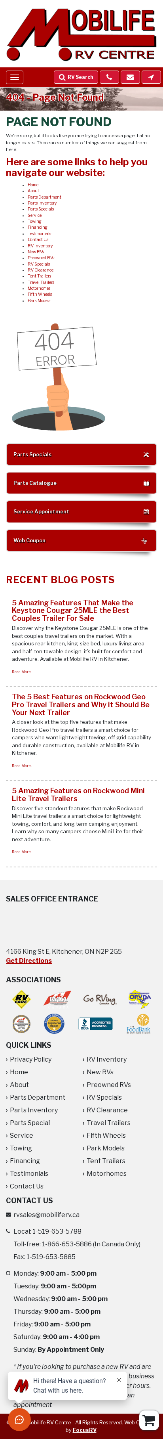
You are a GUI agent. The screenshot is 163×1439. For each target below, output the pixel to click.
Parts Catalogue (35, 483)
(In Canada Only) (91, 1244)
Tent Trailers (39, 276)
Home (33, 185)
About (33, 190)
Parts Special (30, 1123)
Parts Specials (41, 209)
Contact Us (38, 239)
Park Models (39, 300)
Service (35, 215)
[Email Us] (130, 77)
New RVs (36, 252)
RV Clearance (40, 270)
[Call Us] (109, 77)
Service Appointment (41, 512)
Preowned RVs (41, 257)
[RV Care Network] (21, 999)
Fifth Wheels (40, 294)
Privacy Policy (30, 1059)
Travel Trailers (41, 282)
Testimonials (39, 233)
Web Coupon (29, 540)
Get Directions (29, 960)
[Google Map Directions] (151, 77)
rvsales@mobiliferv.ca (46, 1215)
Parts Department (44, 197)
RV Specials (39, 264)
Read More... (22, 672)
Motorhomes (39, 288)
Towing (35, 221)
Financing (37, 227)
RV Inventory (40, 246)
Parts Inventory (42, 203)
